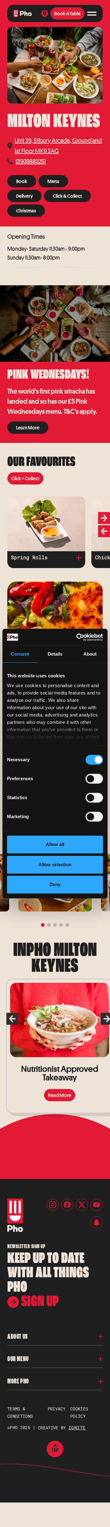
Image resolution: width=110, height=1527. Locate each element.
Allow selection (55, 864)
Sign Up (39, 1301)
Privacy (56, 1409)
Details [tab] (55, 654)
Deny (55, 884)
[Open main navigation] (92, 14)
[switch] (94, 779)
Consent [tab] (20, 654)
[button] (55, 1336)
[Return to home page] (22, 13)
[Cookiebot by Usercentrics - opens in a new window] (77, 637)
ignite (77, 1427)
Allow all (55, 844)
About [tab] (90, 654)
